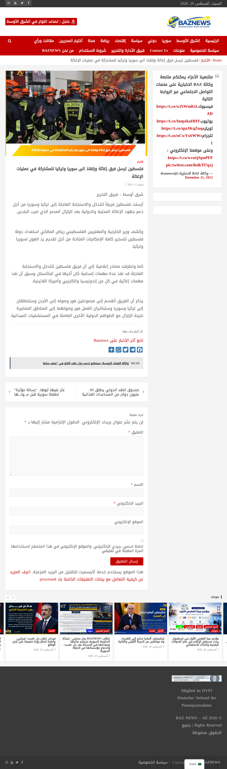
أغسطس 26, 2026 (43, 649)
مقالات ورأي (44, 40)
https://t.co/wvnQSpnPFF (190, 158)
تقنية (199, 626)
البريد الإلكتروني (128, 503)
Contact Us (159, 50)
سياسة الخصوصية (204, 50)
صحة (91, 40)
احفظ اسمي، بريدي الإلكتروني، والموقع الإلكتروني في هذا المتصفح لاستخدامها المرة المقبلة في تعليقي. (77, 548)
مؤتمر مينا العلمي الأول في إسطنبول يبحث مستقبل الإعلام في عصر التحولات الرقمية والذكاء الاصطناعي (195, 641)
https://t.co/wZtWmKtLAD (184, 110)
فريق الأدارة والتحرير (128, 50)
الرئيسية (212, 40)
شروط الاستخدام (92, 50)
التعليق (135, 432)
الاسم (137, 484)
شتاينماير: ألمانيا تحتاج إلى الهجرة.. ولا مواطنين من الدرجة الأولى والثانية (141, 640)
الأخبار (140, 162)
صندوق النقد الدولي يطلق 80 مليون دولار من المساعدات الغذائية (110, 392)
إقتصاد (120, 40)
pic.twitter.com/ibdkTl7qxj (189, 165)
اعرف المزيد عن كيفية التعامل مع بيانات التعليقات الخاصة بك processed (76, 575)
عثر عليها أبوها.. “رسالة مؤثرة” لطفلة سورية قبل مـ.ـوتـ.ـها (39, 392)
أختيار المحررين (70, 40)
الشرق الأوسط (188, 40)
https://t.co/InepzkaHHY (178, 121)
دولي (152, 40)
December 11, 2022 (199, 177)
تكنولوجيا (189, 626)
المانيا (152, 630)
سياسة (136, 40)
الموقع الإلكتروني (128, 522)
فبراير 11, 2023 (135, 184)
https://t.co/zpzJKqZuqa (182, 128)
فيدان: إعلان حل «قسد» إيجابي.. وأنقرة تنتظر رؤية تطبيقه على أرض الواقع (34, 641)
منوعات (179, 50)
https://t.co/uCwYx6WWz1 (185, 139)
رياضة (104, 40)
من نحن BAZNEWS (58, 50)
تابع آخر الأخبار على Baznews (118, 340)
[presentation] (7, 597)
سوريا (166, 40)
